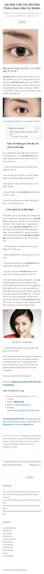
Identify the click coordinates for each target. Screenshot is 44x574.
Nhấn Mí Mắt (7, 536)
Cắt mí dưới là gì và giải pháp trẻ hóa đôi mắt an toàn (21, 491)
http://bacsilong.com (22, 405)
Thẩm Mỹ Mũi (7, 547)
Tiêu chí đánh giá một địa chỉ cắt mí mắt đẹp (23, 133)
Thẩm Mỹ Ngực (8, 550)
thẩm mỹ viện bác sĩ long (24, 444)
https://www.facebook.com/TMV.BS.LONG (23, 410)
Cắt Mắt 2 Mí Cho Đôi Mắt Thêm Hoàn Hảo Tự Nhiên (22, 6)
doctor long (22, 441)
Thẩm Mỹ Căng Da (9, 539)
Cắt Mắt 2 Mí (25, 436)
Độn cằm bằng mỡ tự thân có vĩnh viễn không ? (12, 464)
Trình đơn (22, 22)
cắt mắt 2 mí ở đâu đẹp (25, 438)
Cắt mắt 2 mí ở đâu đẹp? (20, 137)
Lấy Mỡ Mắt (7, 533)
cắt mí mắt (14, 441)
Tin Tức (5, 553)
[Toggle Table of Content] (36, 129)
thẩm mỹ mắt (10, 444)
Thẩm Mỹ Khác (8, 542)
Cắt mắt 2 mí (8, 424)
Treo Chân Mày (8, 556)
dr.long (29, 441)
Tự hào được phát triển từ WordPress (15, 570)
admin (15, 447)
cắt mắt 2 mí (12, 438)
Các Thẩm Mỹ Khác (9, 528)
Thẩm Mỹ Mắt (8, 544)
